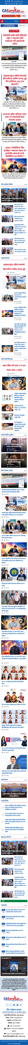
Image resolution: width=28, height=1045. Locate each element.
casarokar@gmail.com (18, 1)
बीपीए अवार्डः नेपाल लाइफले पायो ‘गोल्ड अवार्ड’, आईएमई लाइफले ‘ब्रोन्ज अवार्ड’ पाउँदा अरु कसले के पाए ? (19, 209)
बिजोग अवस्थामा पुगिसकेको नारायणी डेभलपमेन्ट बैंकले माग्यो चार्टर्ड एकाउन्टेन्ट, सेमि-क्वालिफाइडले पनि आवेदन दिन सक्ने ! (16, 952)
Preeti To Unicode (11, 3)
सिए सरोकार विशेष (6, 184)
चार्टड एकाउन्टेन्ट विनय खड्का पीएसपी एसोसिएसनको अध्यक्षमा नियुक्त (14, 445)
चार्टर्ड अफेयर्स (5, 258)
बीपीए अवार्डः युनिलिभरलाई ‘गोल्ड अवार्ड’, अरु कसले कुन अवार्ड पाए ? (13, 199)
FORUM (16, 21)
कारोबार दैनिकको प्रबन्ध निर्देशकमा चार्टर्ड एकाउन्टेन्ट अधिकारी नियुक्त (14, 461)
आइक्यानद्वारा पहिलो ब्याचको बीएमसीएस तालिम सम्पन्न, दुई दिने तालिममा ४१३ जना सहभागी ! (14, 80)
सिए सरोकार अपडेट (7, 470)
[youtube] (10, 1)
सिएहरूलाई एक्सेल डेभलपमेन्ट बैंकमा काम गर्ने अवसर (15, 918)
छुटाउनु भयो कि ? (6, 837)
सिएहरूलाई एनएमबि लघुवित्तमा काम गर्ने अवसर (16, 938)
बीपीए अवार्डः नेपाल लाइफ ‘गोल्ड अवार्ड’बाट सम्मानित (20, 251)
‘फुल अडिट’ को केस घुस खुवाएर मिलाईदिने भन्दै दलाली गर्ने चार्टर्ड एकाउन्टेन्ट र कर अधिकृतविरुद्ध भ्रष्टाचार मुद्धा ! (20, 329)
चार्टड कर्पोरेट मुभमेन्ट (7, 435)
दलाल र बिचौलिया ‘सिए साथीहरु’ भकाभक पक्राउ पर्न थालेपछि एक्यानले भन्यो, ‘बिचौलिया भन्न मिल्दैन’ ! (15, 152)
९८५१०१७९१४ (19, 3)
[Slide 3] (15, 795)
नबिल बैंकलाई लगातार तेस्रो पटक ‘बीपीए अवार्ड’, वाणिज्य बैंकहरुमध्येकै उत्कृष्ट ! (19, 242)
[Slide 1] (12, 795)
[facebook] (6, 1)
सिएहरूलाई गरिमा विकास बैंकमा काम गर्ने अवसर (16, 945)
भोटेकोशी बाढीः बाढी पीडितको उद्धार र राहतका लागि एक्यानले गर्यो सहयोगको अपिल (15, 40)
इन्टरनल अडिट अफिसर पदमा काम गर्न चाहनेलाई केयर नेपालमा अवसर (14, 117)
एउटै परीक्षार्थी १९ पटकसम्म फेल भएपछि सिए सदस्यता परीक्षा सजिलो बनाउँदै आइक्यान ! (19, 426)
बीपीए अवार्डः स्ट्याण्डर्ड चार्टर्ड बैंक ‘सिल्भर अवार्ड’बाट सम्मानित (19, 219)
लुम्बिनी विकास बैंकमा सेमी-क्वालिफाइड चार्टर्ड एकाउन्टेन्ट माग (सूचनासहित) (16, 925)
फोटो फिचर (4, 780)
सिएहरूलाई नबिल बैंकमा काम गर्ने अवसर (14, 932)
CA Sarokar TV (6, 958)
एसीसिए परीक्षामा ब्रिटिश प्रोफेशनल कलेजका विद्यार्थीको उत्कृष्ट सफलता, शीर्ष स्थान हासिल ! (20, 397)
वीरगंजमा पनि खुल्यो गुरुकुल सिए (19, 416)
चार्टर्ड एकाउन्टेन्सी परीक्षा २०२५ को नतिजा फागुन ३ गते (20, 408)
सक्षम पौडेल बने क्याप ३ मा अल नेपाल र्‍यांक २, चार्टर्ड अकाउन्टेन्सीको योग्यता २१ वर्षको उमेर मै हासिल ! (20, 346)
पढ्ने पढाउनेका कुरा (7, 359)
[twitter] (8, 1)
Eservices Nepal (17, 1044)
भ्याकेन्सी (4, 905)
